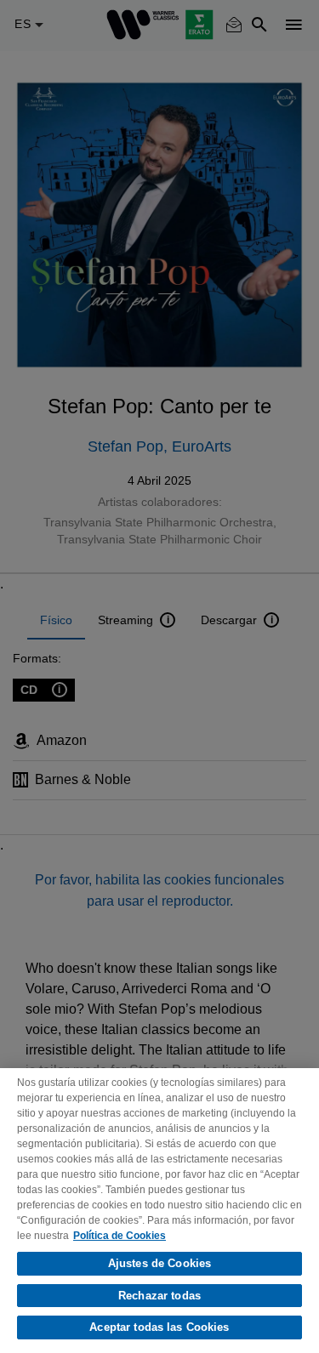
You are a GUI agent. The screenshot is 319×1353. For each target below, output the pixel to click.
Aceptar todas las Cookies (159, 1327)
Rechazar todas (159, 1295)
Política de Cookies (119, 1236)
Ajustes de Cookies (159, 1263)
